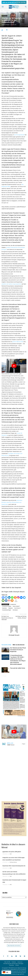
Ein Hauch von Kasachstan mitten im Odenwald (7, 618)
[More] (12, 600)
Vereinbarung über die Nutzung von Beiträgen (13, 963)
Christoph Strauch (5, 24)
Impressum (20, 962)
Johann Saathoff (16, 606)
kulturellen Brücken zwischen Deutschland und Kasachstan (12, 502)
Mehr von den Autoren (18, 644)
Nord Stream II (17, 608)
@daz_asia (10, 743)
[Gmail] (9, 600)
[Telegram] (24, 597)
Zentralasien (7, 10)
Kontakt (17, 965)
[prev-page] (3, 676)
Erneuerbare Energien (6, 606)
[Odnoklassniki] (15, 597)
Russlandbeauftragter (6, 610)
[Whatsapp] (12, 597)
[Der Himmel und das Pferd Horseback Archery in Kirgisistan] (5, 649)
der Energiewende (19, 134)
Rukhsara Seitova (13, 862)
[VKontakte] (20, 956)
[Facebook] (3, 597)
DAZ (11, 854)
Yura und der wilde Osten (17, 668)
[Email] (3, 600)
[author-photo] (14, 633)
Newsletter (11, 965)
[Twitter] (6, 597)
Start (2, 10)
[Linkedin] (9, 597)
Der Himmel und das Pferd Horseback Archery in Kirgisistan (18, 649)
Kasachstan (4, 608)
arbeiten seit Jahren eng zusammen (11, 284)
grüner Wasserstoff (17, 341)
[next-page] (5, 676)
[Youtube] (24, 956)
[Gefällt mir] (2, 30)
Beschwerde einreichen (14, 945)
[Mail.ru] (6, 600)
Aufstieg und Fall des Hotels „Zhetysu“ (21, 617)
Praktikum (14, 962)
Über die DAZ (7, 962)
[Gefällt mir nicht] (6, 30)
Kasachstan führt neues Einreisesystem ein (13, 865)
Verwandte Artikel (6, 644)
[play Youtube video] (14, 366)
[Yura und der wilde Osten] (5, 670)
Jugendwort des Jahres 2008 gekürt (11, 851)
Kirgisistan (10, 608)
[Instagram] (18, 597)
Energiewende (13, 604)
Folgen (23, 743)
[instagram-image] (14, 759)
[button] (2, 7)
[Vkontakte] (21, 597)
